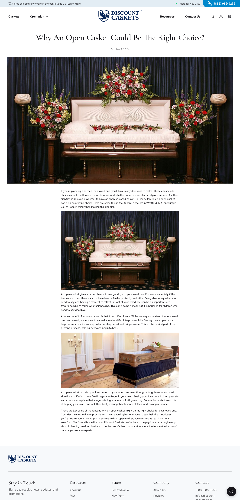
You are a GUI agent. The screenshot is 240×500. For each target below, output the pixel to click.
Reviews (158, 495)
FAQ (72, 495)
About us (75, 490)
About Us (159, 490)
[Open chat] (231, 491)
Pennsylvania (120, 490)
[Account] (221, 16)
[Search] (212, 16)
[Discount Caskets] (120, 16)
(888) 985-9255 (205, 490)
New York (118, 495)
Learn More (74, 3)
